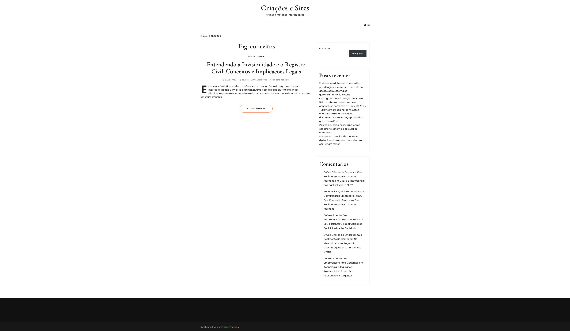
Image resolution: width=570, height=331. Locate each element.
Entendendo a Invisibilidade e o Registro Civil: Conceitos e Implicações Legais (256, 68)
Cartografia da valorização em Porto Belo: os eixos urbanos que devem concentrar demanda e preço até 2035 (342, 102)
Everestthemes (230, 326)
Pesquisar (324, 48)
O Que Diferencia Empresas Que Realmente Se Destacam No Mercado (343, 176)
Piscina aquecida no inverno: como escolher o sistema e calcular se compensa (339, 128)
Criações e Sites (285, 8)
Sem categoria (256, 56)
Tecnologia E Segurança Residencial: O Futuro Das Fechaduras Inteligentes (339, 271)
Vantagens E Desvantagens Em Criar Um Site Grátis (342, 248)
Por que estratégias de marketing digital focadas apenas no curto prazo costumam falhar (342, 140)
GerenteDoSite (282, 80)
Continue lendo (256, 108)
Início (203, 36)
